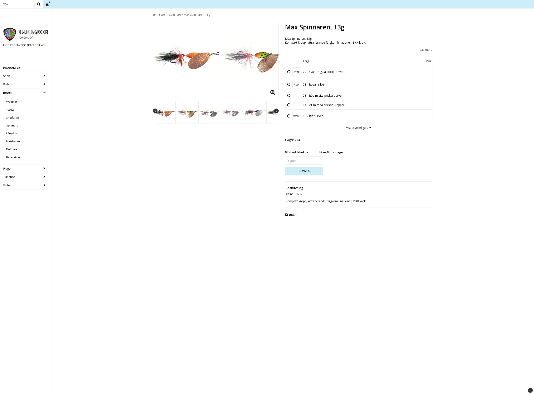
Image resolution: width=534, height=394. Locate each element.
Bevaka (304, 171)
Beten (7, 93)
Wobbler (11, 102)
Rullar (7, 84)
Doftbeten (12, 149)
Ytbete (10, 109)
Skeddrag (12, 117)
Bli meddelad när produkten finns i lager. (315, 152)
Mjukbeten (13, 141)
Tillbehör (9, 177)
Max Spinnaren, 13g (197, 14)
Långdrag (12, 133)
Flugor (7, 168)
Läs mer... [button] (425, 50)
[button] (47, 4)
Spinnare (12, 125)
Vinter (7, 185)
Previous (155, 111)
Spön (6, 76)
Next (276, 111)
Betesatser (13, 157)
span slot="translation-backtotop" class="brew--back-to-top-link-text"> (530, 390)
